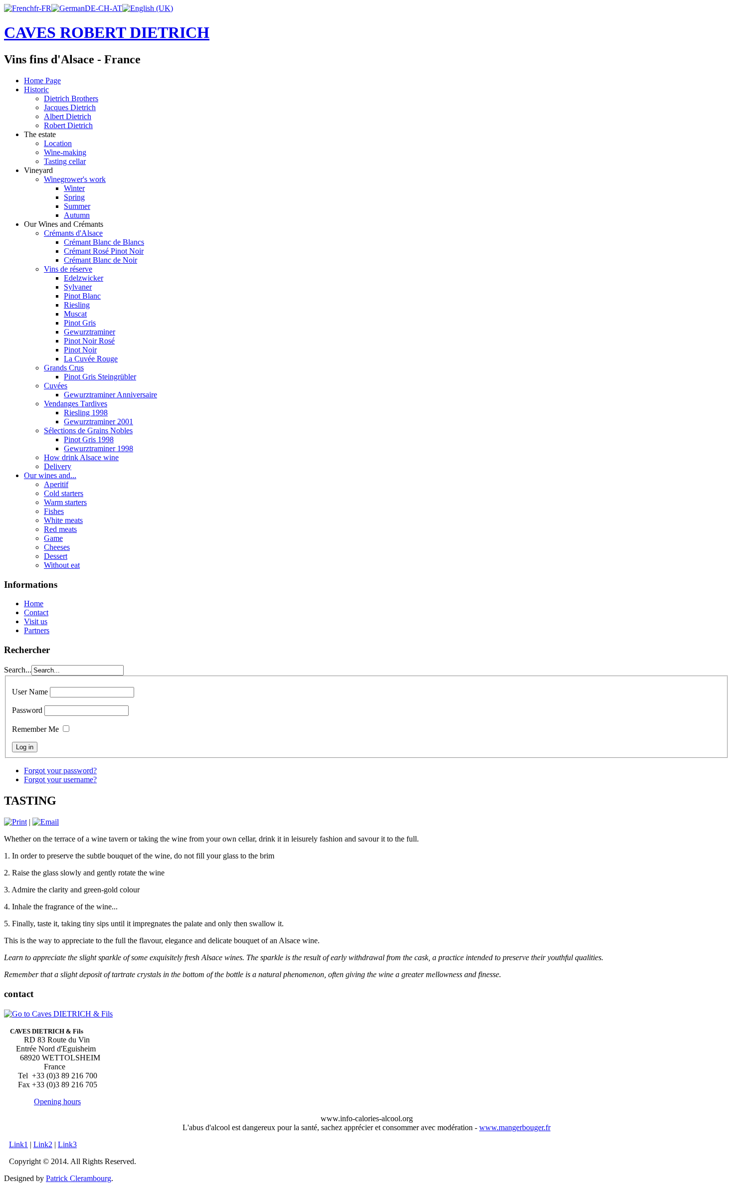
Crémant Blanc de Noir (100, 260)
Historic (36, 89)
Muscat (75, 314)
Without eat (62, 565)
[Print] (15, 822)
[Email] (45, 822)
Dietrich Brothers (71, 98)
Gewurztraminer (89, 332)
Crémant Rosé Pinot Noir (104, 251)
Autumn (77, 215)
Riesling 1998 (86, 412)
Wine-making (65, 152)
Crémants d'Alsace (73, 233)
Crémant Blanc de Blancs (104, 242)
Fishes (54, 511)
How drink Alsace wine (81, 457)
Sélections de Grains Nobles (88, 430)
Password (27, 710)
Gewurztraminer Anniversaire (110, 394)
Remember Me (35, 729)
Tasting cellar (65, 161)
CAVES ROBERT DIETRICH (106, 32)
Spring (74, 197)
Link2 (42, 1144)
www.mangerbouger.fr (514, 1127)
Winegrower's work (75, 179)
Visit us (35, 621)
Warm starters (65, 502)
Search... (17, 670)
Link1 (18, 1144)
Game (53, 538)
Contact (36, 612)
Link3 (67, 1144)
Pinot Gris (80, 323)
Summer (77, 206)
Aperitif (56, 484)
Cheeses (57, 547)
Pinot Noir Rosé (89, 341)
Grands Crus (64, 367)
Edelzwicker (83, 278)
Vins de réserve (68, 269)
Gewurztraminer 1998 (98, 448)
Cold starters (63, 493)
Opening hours (57, 1101)
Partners (36, 630)
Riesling (77, 305)
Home (33, 603)
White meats (63, 520)
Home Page (42, 80)
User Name (30, 691)
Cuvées (55, 385)
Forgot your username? (60, 779)
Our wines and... (50, 475)
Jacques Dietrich (70, 107)
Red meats (60, 529)
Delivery (57, 466)
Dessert (55, 556)
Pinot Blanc (82, 296)
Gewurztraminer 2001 (98, 421)
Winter (74, 188)
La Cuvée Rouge (91, 358)
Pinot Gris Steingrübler (100, 376)
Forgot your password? (60, 770)
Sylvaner (78, 287)
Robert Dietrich (68, 125)
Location (58, 143)
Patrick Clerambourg (78, 1178)
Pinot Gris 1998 (89, 439)
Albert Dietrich (67, 116)
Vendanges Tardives (75, 403)
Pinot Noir (80, 349)
